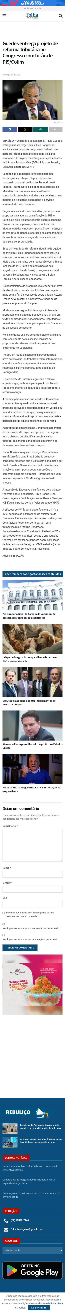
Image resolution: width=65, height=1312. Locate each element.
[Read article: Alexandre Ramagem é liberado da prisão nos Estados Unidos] (32, 725)
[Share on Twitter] (25, 129)
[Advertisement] (32, 1053)
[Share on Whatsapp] (40, 129)
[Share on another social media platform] (55, 129)
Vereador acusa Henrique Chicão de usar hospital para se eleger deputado (41, 1140)
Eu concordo (38, 1307)
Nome (6, 867)
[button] (32, 31)
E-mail (7, 882)
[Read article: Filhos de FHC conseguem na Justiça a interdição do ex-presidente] (32, 769)
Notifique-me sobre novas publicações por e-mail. (30, 939)
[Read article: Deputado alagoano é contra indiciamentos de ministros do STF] (32, 682)
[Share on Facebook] (9, 129)
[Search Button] (60, 16)
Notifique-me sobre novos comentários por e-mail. (30, 928)
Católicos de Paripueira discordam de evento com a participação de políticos (40, 1126)
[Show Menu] (4, 16)
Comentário (10, 825)
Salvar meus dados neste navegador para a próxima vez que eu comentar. (30, 914)
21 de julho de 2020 (11, 74)
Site (4, 897)
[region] (32, 3)
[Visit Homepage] (32, 16)
